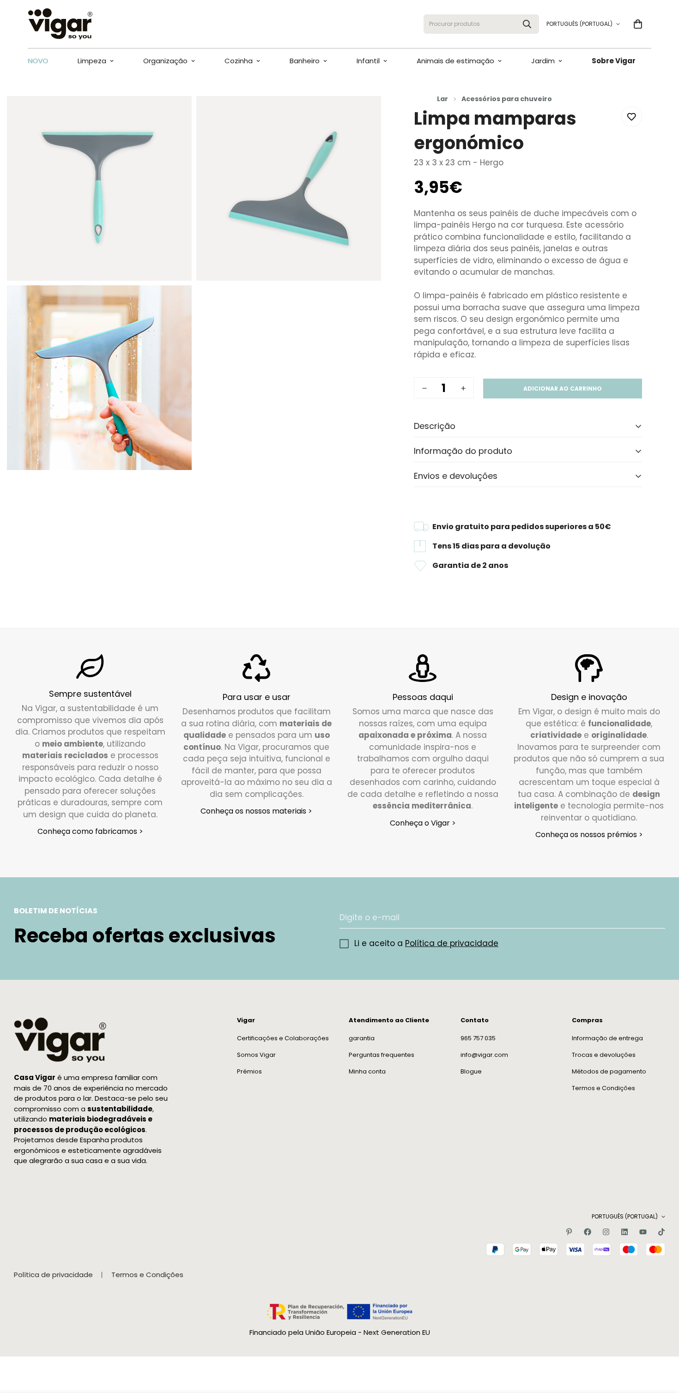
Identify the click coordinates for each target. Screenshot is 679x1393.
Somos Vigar (256, 1055)
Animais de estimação (455, 61)
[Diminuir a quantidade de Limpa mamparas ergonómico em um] (424, 388)
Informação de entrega (607, 1038)
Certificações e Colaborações (283, 1038)
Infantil (368, 61)
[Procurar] (527, 24)
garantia (362, 1038)
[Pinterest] (569, 1232)
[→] (654, 918)
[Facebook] (587, 1232)
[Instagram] (606, 1232)
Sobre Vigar (614, 61)
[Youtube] (643, 1232)
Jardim (543, 61)
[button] (638, 24)
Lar (442, 98)
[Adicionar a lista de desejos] (631, 116)
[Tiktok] (661, 1232)
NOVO (38, 61)
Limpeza (92, 61)
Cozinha (238, 61)
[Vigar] (60, 24)
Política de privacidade (451, 943)
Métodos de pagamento (609, 1071)
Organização (165, 61)
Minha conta (367, 1071)
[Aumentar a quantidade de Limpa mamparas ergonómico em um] (463, 388)
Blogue (471, 1071)
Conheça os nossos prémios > (589, 834)
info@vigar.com (484, 1055)
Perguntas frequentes (381, 1055)
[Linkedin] (624, 1232)
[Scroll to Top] (661, 1342)
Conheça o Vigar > (423, 822)
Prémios (249, 1071)
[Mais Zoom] (174, 115)
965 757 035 (478, 1038)
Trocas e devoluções (604, 1055)
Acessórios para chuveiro (506, 98)
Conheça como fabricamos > (90, 831)
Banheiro (305, 61)
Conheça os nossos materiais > (256, 811)
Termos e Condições (603, 1088)
